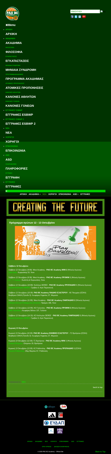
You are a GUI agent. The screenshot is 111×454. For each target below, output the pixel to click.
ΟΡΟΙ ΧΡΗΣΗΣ (46, 446)
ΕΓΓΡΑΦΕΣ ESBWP (14, 110)
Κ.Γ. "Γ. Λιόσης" (15, 280)
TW (76, 16)
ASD (7, 155)
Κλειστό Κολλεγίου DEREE (19, 288)
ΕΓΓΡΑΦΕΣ (10, 182)
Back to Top (100, 451)
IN (79, 16)
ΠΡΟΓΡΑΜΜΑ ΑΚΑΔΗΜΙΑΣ (14, 74)
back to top (97, 387)
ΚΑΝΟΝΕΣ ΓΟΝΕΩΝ (12, 101)
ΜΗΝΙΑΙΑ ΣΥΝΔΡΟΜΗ (13, 65)
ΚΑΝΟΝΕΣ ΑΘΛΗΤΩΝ (13, 92)
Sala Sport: (13, 272)
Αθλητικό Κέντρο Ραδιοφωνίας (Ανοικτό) (24, 303)
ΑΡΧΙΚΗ (9, 29)
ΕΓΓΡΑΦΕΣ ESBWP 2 (15, 119)
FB (72, 16)
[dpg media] (60, 431)
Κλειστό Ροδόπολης (16, 351)
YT (84, 16)
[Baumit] (60, 414)
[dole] (63, 406)
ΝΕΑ (7, 128)
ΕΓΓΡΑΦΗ (9, 173)
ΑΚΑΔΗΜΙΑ (10, 38)
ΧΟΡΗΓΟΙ (10, 137)
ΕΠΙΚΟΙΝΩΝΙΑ (12, 146)
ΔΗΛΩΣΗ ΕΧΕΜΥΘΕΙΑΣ (61, 446)
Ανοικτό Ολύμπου (15, 343)
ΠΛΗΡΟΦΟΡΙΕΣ (11, 164)
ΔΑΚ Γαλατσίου (15, 310)
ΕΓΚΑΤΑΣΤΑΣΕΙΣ (11, 56)
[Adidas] (52, 414)
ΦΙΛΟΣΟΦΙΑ (10, 47)
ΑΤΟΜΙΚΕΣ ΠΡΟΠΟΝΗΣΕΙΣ (15, 83)
